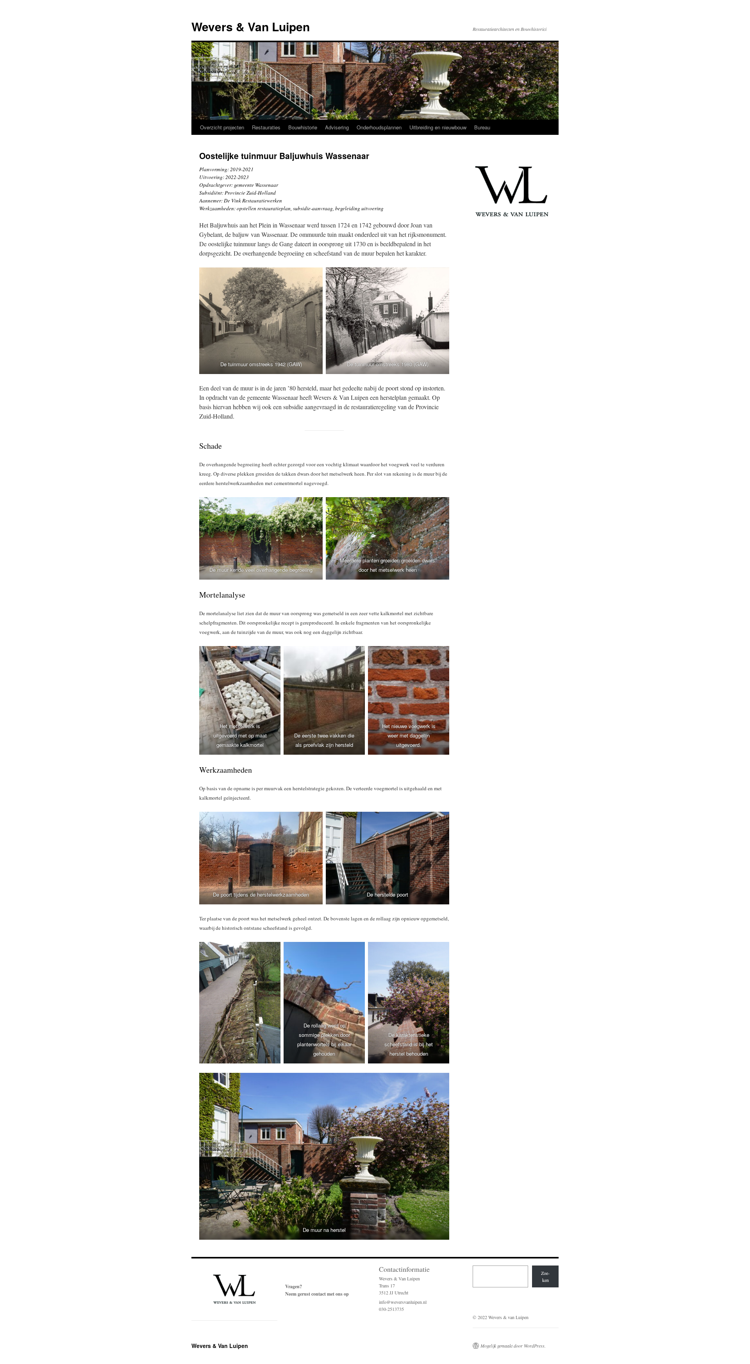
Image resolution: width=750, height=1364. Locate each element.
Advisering (337, 127)
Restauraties (266, 127)
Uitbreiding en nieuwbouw (437, 127)
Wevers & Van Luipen (250, 26)
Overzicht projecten (222, 127)
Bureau (482, 127)
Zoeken (545, 1276)
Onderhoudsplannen (379, 127)
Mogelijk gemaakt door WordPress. (513, 1346)
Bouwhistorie (302, 127)
